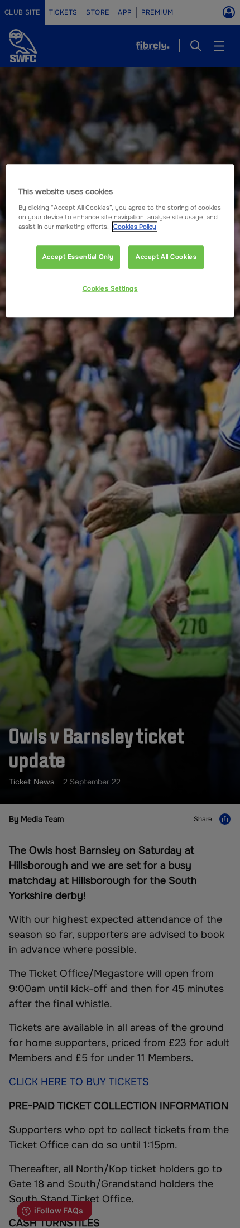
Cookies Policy (134, 226)
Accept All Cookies (166, 257)
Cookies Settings (110, 288)
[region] (120, 240)
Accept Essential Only (78, 257)
